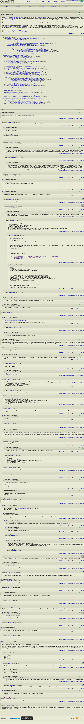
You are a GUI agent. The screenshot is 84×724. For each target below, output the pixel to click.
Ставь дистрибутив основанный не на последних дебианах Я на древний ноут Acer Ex (20, 61)
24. (4, 389)
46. (5, 447)
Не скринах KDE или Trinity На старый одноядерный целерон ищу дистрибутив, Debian (18, 76)
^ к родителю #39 (69, 288)
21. (3, 415)
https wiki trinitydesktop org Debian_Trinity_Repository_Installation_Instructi (17, 56)
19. (3, 505)
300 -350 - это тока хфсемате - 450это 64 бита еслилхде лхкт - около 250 (18, 99)
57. (4, 513)
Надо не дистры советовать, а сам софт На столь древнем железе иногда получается (22, 78)
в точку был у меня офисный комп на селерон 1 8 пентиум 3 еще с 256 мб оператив (24, 41)
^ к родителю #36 (69, 262)
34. (3, 562)
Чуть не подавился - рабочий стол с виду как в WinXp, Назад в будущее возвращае (17, 95)
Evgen (30, 75)
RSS (77, 6)
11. (3, 354)
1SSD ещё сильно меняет (12, 62)
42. (7, 162)
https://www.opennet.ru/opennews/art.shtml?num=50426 (13, 26)
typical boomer (7, 90)
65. (6, 527)
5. (2, 191)
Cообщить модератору (80, 33)
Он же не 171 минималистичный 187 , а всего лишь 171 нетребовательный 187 (19, 53)
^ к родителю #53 (69, 375)
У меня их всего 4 (10, 40)
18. (1, 579)
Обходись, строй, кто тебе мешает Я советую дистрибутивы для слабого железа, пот (25, 79)
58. (4, 291)
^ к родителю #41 (69, 659)
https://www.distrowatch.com (11, 374)
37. (4, 395)
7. (3, 134)
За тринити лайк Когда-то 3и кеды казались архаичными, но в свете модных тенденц (17, 89)
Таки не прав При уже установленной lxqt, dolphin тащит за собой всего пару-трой (24, 102)
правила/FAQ (18, 6)
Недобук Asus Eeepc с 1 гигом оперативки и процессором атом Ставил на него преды (18, 59)
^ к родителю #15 (69, 393)
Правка (74, 33)
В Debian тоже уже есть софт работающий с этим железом (22, 80)
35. (5, 147)
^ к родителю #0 (69, 118)
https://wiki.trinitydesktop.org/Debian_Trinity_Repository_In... (15, 320)
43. (3, 472)
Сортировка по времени (78, 109)
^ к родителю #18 (69, 590)
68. (8, 549)
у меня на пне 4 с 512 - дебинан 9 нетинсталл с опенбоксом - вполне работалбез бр (22, 65)
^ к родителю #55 (69, 681)
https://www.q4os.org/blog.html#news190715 (15, 17)
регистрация (76, 0)
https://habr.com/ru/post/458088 (78, 382)
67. (7, 540)
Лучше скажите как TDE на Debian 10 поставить (11, 55)
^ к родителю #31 (69, 639)
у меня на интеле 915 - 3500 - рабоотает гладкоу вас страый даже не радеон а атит (28, 49)
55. (3, 669)
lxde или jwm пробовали (9, 60)
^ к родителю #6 (69, 323)
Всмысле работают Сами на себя (13, 52)
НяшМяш (23, 47)
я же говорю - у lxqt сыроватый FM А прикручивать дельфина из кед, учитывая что (22, 101)
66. (6, 534)
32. (3, 466)
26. (5, 204)
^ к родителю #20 (69, 603)
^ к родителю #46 (69, 463)
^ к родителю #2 (69, 131)
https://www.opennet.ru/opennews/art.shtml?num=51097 (16, 31)
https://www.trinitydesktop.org (10, 18)
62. (5, 520)
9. (2, 347)
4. (3, 127)
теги (64, 1)
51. (4, 479)
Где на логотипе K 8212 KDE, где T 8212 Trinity (13, 84)
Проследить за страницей (6, 722)
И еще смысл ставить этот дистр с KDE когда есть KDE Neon (14, 87)
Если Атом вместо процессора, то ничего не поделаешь (15, 73)
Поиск (62, 1)
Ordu (21, 39)
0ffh (35, 45)
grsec (34, 89)
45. (9, 264)
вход (73, 0)
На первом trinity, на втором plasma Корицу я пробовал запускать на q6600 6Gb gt (19, 85)
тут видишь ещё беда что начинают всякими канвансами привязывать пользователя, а (27, 42)
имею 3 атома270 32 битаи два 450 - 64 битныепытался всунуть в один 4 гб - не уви (26, 71)
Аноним (15, 40)
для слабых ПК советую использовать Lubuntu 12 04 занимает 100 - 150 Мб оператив (18, 105)
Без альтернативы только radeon (15, 47)
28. (3, 429)
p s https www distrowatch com (15, 63)
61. (5, 332)
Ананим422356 (36, 76)
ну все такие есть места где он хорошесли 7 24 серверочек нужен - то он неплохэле (22, 74)
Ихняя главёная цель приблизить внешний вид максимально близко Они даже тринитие (20, 96)
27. (3, 555)
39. (8, 233)
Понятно (18, 82)
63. (4, 676)
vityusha (10, 390)
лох (36, 103)
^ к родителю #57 (69, 525)
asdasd (10, 142)
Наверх (74, 118)
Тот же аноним (40, 101)
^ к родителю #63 (69, 688)
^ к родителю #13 (69, 153)
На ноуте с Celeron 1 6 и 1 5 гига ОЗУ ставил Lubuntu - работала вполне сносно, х (19, 83)
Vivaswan (28, 44)
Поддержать (75, 722)
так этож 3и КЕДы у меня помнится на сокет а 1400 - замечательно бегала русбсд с (20, 45)
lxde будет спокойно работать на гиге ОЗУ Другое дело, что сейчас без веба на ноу (19, 66)
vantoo (36, 66)
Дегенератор (22, 52)
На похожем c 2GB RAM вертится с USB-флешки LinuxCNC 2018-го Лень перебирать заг (20, 72)
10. (4, 198)
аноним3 (35, 38)
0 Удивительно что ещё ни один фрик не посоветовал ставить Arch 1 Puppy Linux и (19, 64)
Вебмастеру (81, 722)
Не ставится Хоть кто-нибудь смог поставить (15, 57)
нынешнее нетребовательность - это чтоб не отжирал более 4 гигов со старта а (19, 38)
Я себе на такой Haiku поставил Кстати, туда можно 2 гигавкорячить (17, 75)
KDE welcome (5, 37)
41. (1, 641)
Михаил (34, 59)
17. (1, 498)
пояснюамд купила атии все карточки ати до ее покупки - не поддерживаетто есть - (33, 51)
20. (1, 592)
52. (4, 326)
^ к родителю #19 (69, 518)
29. (3, 612)
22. (3, 585)
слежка (65, 6)
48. (3, 652)
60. (3, 599)
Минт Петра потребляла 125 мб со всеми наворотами (16, 44)
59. (3, 620)
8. (1, 339)
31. (1, 627)
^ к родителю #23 (69, 618)
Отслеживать (81, 12)
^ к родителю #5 (69, 202)
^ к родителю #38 (69, 451)
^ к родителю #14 (69, 330)
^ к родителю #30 (69, 231)
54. (5, 370)
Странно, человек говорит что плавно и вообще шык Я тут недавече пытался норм (26, 48)
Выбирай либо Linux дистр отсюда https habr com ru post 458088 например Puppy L (19, 77)
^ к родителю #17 (69, 510)
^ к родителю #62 (69, 531)
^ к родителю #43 (69, 488)
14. (3, 317)
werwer (8, 698)
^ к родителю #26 (69, 216)
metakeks (32, 92)
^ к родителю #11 (69, 368)
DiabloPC (41, 70)
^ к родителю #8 (69, 352)
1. (1, 112)
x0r (14, 60)
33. (3, 304)
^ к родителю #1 (69, 125)
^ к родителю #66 (69, 546)
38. (4, 439)
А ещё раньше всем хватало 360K (13, 39)
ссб (35, 68)
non (31, 56)
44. (3, 634)
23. (1, 605)
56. (3, 690)
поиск (30, 6)
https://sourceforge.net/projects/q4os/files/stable (11, 19)
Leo (12, 67)
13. (4, 140)
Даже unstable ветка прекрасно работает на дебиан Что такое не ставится (23, 58)
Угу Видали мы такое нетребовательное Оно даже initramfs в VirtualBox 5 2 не (16, 92)
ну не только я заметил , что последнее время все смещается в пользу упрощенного (29, 43)
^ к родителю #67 (69, 553)
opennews (9, 15)
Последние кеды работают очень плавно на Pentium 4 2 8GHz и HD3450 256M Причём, (20, 46)
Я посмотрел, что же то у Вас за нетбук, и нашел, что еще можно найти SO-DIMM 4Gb (20, 69)
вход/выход (53, 6)
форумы (6, 6)
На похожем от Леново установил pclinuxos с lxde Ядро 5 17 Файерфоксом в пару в (19, 68)
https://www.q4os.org (41, 17)
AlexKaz (37, 72)
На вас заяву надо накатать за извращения (12, 93)
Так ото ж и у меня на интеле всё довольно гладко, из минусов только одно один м (31, 50)
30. (6, 211)
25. (3, 422)
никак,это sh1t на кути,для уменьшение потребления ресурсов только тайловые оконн (20, 103)
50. (3, 662)
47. (3, 570)
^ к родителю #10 (69, 209)
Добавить (71, 722)
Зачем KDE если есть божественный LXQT (12, 100)
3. (2, 179)
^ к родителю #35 (69, 160)
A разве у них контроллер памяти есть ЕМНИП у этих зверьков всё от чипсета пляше (25, 70)
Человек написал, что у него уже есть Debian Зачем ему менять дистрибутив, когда (26, 81)
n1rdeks (9, 37)
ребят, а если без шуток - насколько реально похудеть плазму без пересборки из (17, 98)
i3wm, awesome (8, 67)
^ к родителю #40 (69, 170)
